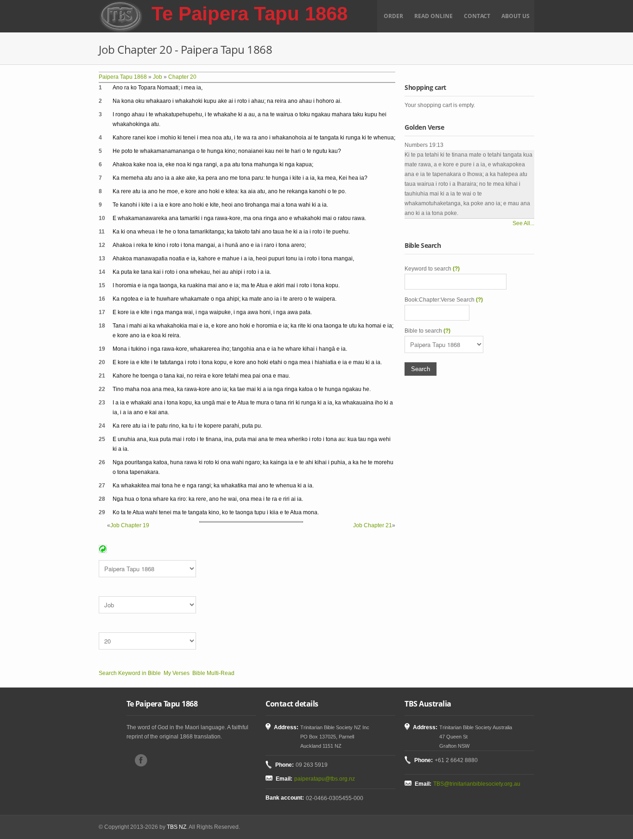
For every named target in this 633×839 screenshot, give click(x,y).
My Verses (177, 673)
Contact (477, 16)
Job (157, 77)
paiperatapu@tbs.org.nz (324, 779)
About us (515, 16)
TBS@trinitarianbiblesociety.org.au (476, 784)
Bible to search (427, 331)
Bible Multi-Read (213, 673)
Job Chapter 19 (129, 525)
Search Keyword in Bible (130, 673)
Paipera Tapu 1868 (123, 77)
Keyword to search (432, 268)
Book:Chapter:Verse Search (444, 299)
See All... (523, 223)
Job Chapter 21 (372, 525)
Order (393, 16)
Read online (433, 16)
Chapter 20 (182, 77)
